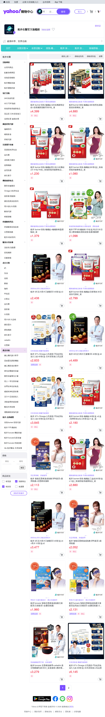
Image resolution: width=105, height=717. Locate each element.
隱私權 (68, 711)
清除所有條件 (18, 493)
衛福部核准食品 (95, 48)
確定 (22, 467)
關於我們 (38, 711)
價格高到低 (91, 56)
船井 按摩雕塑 (81, 48)
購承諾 (98, 25)
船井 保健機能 (66, 48)
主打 (8, 48)
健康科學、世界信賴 (17, 41)
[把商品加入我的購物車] (61, 119)
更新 (71, 706)
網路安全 (58, 711)
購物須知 (48, 711)
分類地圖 (77, 711)
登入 (80, 11)
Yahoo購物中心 (18, 11)
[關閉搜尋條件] (44, 11)
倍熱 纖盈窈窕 (52, 48)
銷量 (101, 56)
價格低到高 (79, 56)
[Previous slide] (31, 80)
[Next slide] (63, 80)
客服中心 (27, 711)
